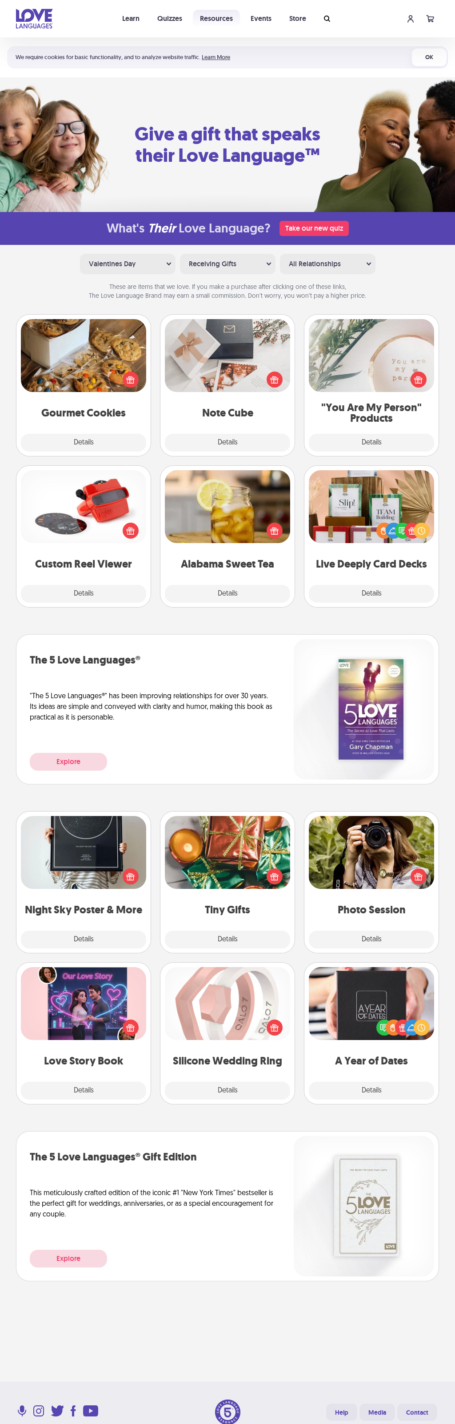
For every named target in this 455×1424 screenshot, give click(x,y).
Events (261, 18)
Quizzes (169, 18)
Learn (131, 18)
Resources (216, 18)
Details (84, 442)
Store (297, 18)
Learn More (216, 57)
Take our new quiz (314, 228)
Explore (68, 761)
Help (341, 1412)
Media (377, 1412)
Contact (417, 1412)
